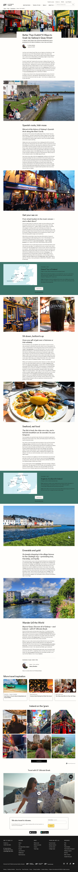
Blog (8, 8)
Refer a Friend (67, 854)
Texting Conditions (36, 869)
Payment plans (52, 843)
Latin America (22, 850)
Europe (20, 848)
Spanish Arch (40, 156)
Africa (20, 843)
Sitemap (5, 869)
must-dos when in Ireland (35, 58)
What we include (37, 845)
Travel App (36, 848)
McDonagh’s (51, 458)
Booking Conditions (11, 869)
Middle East (21, 852)
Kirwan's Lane (37, 637)
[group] (15, 690)
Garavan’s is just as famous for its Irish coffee (42, 373)
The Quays (47, 252)
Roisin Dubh (42, 256)
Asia (19, 845)
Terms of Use (18, 869)
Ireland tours (46, 67)
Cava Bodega (38, 463)
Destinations (13, 8)
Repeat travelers (52, 845)
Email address (52, 820)
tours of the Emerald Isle (38, 240)
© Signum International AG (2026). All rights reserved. (59, 869)
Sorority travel (52, 847)
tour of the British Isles (29, 71)
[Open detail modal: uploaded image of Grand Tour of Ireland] (15, 722)
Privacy (30, 869)
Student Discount (68, 856)
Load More (36, 761)
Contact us (58, 2)
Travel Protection (25, 869)
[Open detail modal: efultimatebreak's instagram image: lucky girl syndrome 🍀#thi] (15, 746)
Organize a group (51, 2)
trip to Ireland (31, 652)
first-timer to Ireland (26, 68)
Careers (35, 847)
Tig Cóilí (33, 247)
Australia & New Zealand (24, 847)
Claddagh (37, 562)
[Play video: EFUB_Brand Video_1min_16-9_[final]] (39, 793)
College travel (52, 848)
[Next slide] (74, 689)
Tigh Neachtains (29, 349)
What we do (36, 843)
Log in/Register (68, 2)
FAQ (65, 843)
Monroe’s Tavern (27, 444)
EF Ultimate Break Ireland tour (46, 632)
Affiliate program (68, 850)
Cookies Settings (44, 869)
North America (22, 854)
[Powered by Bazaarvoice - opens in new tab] (70, 763)
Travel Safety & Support (69, 848)
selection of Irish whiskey (32, 364)
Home (5, 8)
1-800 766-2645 (7, 845)
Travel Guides (67, 847)
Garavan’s (48, 363)
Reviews (66, 852)
